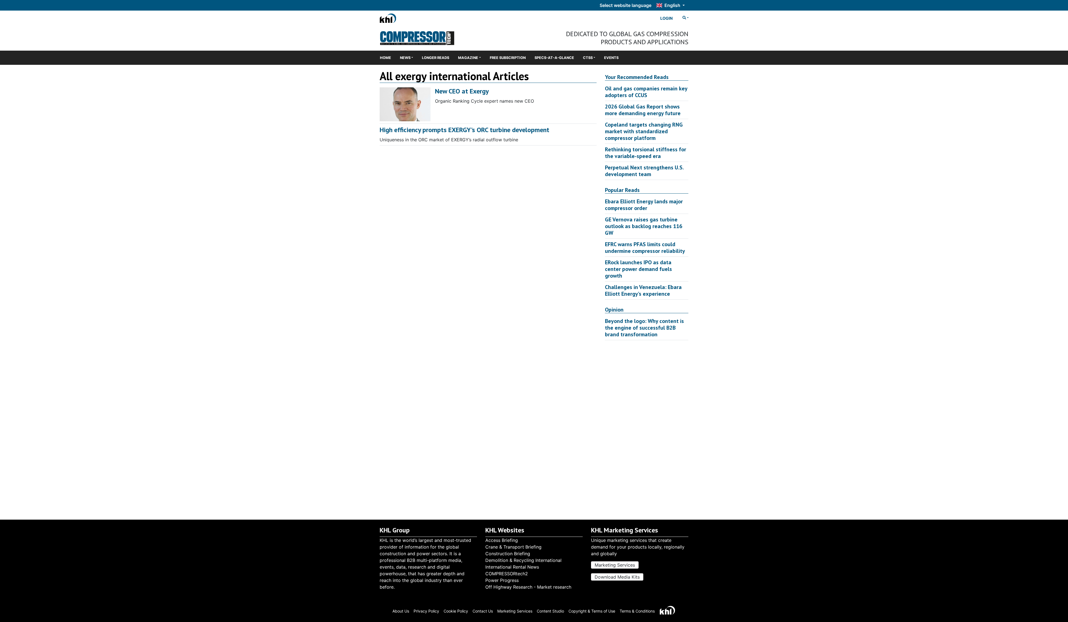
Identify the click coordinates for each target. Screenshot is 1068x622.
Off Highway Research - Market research (528, 587)
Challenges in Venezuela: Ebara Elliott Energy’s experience (643, 290)
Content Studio (550, 611)
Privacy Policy (426, 611)
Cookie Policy (456, 611)
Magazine (468, 58)
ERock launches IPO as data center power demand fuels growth (638, 269)
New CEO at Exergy (462, 91)
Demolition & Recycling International (523, 560)
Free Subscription (508, 58)
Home (385, 58)
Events (611, 58)
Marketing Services (615, 565)
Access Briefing (501, 540)
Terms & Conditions (637, 611)
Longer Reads (435, 58)
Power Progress (502, 580)
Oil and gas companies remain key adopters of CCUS (646, 92)
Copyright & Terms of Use (591, 611)
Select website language (625, 5)
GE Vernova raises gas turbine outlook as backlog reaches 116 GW (643, 226)
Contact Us (483, 611)
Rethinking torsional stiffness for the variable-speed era (645, 153)
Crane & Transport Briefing (513, 547)
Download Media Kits (617, 577)
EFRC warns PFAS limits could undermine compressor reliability (645, 248)
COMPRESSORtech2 (506, 573)
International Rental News (512, 567)
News (405, 58)
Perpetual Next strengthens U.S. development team (644, 171)
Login (666, 18)
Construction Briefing (507, 553)
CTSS (588, 58)
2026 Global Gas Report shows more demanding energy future (643, 110)
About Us (400, 611)
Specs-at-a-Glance (554, 58)
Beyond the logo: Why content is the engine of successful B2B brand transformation (644, 327)
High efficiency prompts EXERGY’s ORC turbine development (464, 129)
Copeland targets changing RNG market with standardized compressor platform (644, 131)
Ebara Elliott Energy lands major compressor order (644, 205)
